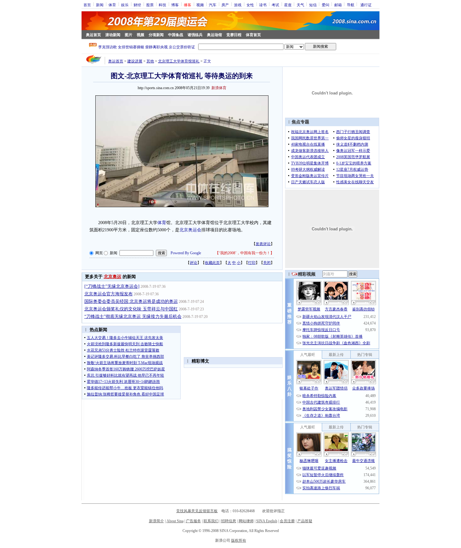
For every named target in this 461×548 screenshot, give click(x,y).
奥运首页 (93, 35)
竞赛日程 (233, 35)
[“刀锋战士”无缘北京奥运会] (112, 286)
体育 (112, 5)
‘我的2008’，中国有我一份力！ (244, 253)
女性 (250, 5)
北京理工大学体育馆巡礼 (178, 61)
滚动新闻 (112, 35)
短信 (313, 5)
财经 (137, 5)
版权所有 (238, 540)
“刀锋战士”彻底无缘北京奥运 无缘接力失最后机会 (133, 316)
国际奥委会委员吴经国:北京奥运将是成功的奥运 (131, 301)
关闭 (267, 263)
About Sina (175, 521)
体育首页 (253, 35)
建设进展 (134, 61)
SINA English (266, 521)
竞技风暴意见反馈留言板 (197, 511)
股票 (150, 5)
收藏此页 (212, 263)
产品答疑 (304, 521)
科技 (162, 5)
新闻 (99, 5)
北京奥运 (112, 276)
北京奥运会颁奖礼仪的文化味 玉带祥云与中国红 (131, 309)
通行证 (366, 5)
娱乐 (125, 5)
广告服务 (193, 521)
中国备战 (175, 35)
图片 (128, 35)
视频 (200, 5)
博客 (175, 5)
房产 (225, 5)
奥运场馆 (214, 35)
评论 (193, 263)
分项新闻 (156, 35)
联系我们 (211, 521)
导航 (350, 5)
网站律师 (246, 521)
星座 (288, 5)
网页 (99, 253)
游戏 (237, 5)
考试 (275, 5)
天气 (300, 5)
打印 (252, 263)
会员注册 (287, 521)
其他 (150, 61)
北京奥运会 (190, 230)
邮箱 (338, 5)
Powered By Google (186, 253)
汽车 (212, 5)
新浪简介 (156, 521)
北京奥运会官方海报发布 (108, 294)
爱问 (325, 5)
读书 (263, 5)
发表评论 (263, 244)
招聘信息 (228, 521)
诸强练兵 (195, 35)
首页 (87, 5)
